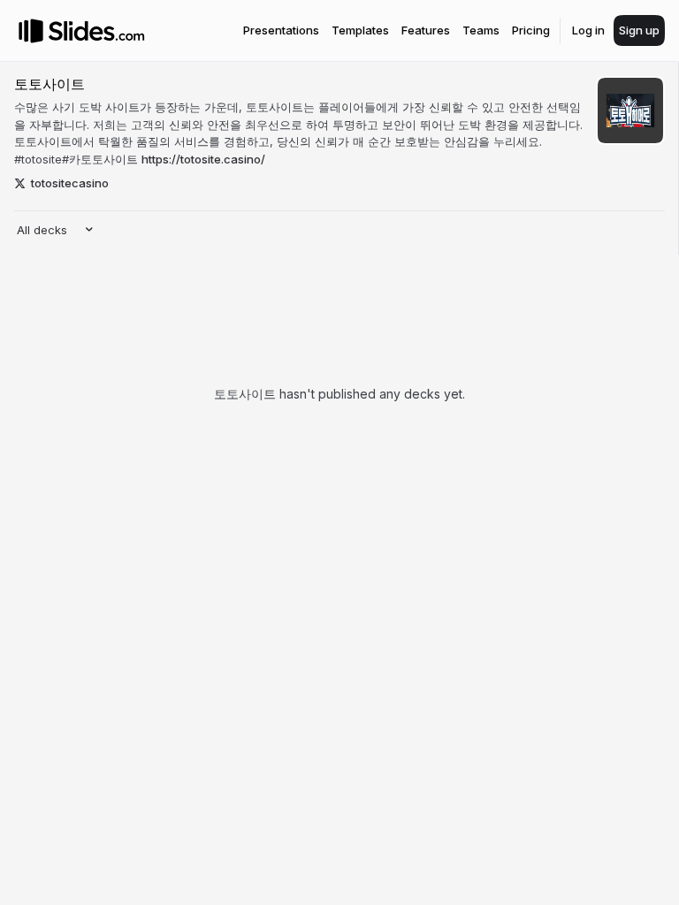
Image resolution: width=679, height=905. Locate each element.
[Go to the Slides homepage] (31, 31)
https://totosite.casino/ (203, 159)
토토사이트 (49, 84)
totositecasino (70, 183)
